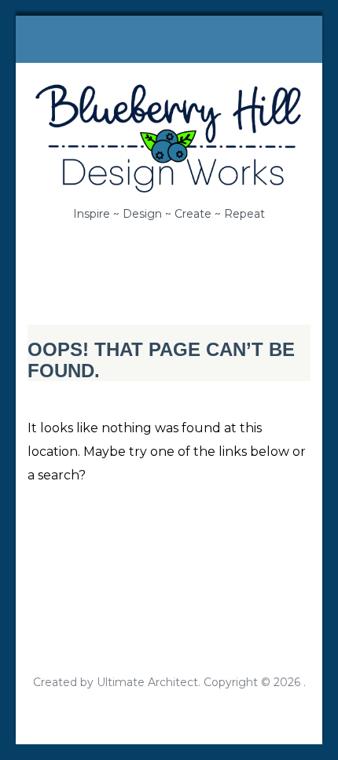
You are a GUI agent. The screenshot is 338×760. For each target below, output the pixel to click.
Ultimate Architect (147, 682)
